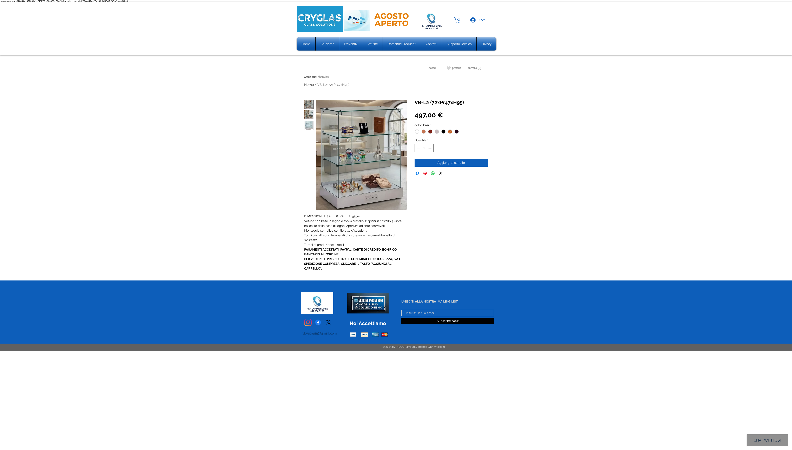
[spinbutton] (424, 148)
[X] (328, 322)
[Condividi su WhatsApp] (432, 173)
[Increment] (430, 148)
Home (309, 85)
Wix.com (439, 346)
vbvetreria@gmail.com (320, 333)
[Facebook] (318, 322)
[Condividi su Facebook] (417, 173)
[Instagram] (308, 322)
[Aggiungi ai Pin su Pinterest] (425, 173)
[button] (457, 20)
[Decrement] (418, 148)
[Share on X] (440, 173)
